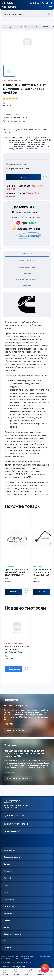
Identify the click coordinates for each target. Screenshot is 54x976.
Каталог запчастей (12, 831)
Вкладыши (41, 138)
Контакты (8, 948)
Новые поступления (12, 934)
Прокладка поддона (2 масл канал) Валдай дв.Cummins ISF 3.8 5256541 (16, 573)
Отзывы (7, 920)
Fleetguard (9, 899)
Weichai (7, 878)
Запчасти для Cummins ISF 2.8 (36, 27)
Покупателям (9, 850)
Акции (6, 927)
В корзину (23, 177)
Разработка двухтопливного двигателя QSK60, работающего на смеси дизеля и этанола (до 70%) (24, 753)
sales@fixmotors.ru (17, 823)
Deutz (6, 885)
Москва (8, 2)
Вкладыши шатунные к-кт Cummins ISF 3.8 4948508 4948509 (17, 649)
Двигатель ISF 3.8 (27, 138)
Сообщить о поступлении (14, 669)
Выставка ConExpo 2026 (16, 705)
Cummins (13, 138)
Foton (6, 892)
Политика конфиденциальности (16, 962)
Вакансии (8, 913)
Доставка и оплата (12, 857)
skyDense (20, 966)
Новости (7, 941)
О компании (9, 907)
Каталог (7, 864)
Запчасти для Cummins (11, 27)
